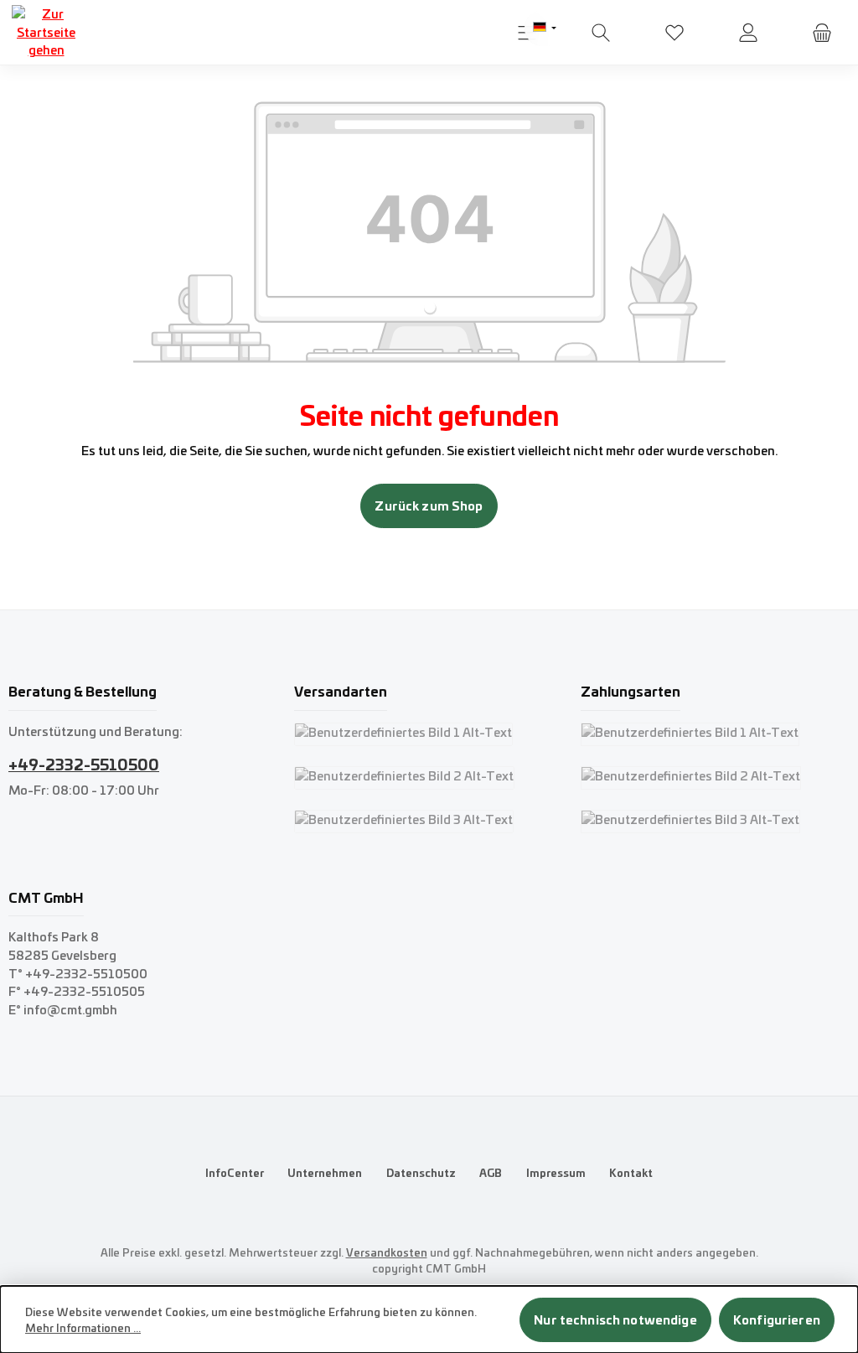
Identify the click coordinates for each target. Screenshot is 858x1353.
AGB (490, 1172)
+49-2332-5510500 (83, 764)
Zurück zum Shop (429, 505)
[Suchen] (600, 32)
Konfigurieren (776, 1319)
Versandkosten (386, 1252)
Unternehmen (324, 1172)
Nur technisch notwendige (615, 1319)
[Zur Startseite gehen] (46, 32)
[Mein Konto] (748, 32)
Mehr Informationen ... (83, 1327)
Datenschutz (421, 1172)
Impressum (556, 1172)
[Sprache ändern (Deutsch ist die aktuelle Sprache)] (545, 28)
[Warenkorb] (822, 32)
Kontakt (631, 1172)
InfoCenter (234, 1172)
